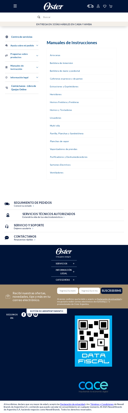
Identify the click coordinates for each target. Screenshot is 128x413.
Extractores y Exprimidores (64, 86)
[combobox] (64, 17)
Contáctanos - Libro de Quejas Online (23, 88)
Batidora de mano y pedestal (65, 70)
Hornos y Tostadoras (61, 110)
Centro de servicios (21, 36)
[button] (22, 45)
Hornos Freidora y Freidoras (64, 102)
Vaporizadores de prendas (63, 149)
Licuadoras (55, 117)
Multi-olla (55, 125)
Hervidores (56, 94)
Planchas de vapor (59, 141)
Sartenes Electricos (60, 164)
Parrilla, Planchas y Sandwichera (67, 133)
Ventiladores (57, 172)
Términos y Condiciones (102, 404)
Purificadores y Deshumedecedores (69, 157)
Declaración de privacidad (109, 299)
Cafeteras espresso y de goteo (66, 78)
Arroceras (55, 55)
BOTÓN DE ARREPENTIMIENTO (46, 311)
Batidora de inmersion (61, 63)
